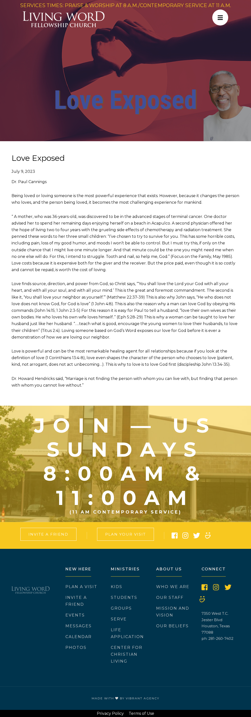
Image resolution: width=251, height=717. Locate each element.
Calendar (78, 636)
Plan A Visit (81, 586)
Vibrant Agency (142, 698)
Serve (119, 619)
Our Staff (170, 597)
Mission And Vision (172, 611)
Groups (121, 608)
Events (75, 615)
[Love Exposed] (125, 70)
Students (124, 597)
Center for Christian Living (126, 654)
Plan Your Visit (125, 534)
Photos (76, 647)
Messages (78, 626)
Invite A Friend (48, 534)
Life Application (127, 633)
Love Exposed (38, 158)
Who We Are (172, 586)
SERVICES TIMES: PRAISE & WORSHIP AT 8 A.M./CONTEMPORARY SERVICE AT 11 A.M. (125, 5)
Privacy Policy (110, 713)
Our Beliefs (172, 626)
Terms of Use (141, 713)
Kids (116, 586)
